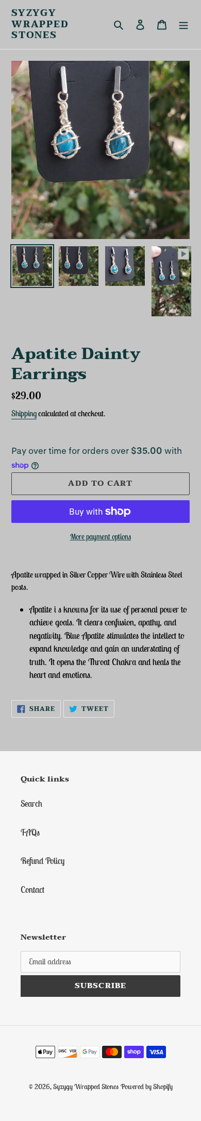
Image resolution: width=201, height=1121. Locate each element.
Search (31, 803)
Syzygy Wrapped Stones (40, 24)
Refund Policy (42, 861)
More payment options (100, 536)
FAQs (30, 832)
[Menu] (183, 25)
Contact (32, 889)
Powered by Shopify (147, 1086)
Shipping (24, 413)
